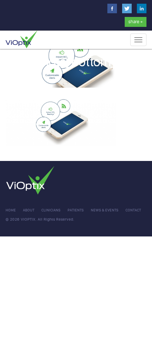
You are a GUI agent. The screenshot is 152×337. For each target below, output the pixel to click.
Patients (76, 210)
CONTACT (133, 210)
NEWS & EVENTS (104, 210)
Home (11, 210)
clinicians (51, 210)
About (28, 210)
